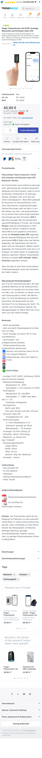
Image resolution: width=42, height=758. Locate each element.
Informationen (8, 703)
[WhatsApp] (4, 370)
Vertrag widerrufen (21, 724)
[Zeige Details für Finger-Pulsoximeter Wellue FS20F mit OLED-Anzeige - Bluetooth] (11, 600)
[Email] (4, 354)
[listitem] (21, 67)
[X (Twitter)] (18, 694)
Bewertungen (8, 552)
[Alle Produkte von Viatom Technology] (6, 25)
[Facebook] (4, 357)
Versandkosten (27, 118)
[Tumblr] (4, 367)
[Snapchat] (4, 364)
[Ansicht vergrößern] (21, 67)
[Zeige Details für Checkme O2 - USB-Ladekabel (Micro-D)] (30, 656)
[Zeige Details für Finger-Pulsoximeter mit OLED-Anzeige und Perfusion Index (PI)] (11, 656)
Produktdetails (8, 168)
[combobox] (30, 8)
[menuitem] (9, 575)
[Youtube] (24, 694)
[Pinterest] (4, 361)
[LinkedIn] (30, 694)
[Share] (4, 351)
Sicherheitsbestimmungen (13, 558)
